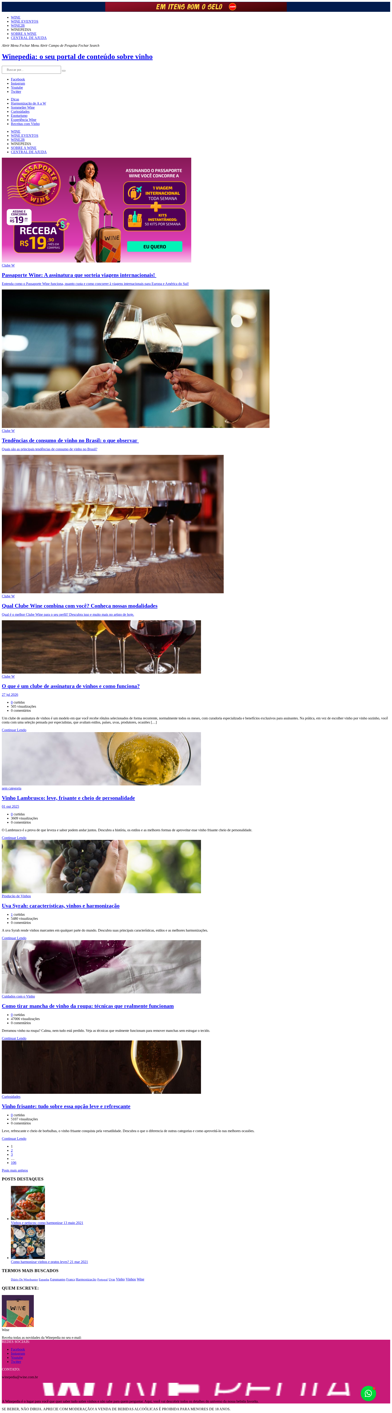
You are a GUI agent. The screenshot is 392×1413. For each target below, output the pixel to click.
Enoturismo (19, 116)
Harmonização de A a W (28, 103)
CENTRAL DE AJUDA (29, 38)
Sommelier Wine (23, 107)
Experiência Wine (23, 120)
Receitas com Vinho (25, 124)
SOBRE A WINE (24, 34)
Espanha (44, 1279)
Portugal (102, 1279)
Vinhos (131, 1279)
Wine (140, 1279)
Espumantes (57, 1279)
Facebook (18, 79)
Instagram (18, 83)
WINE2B (18, 25)
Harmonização (86, 1279)
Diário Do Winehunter (24, 1279)
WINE (15, 17)
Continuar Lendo (14, 730)
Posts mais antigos (15, 1170)
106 (13, 1163)
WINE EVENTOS (24, 21)
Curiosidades (20, 111)
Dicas (15, 99)
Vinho (120, 1279)
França (70, 1279)
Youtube (17, 87)
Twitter (16, 91)
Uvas (112, 1279)
